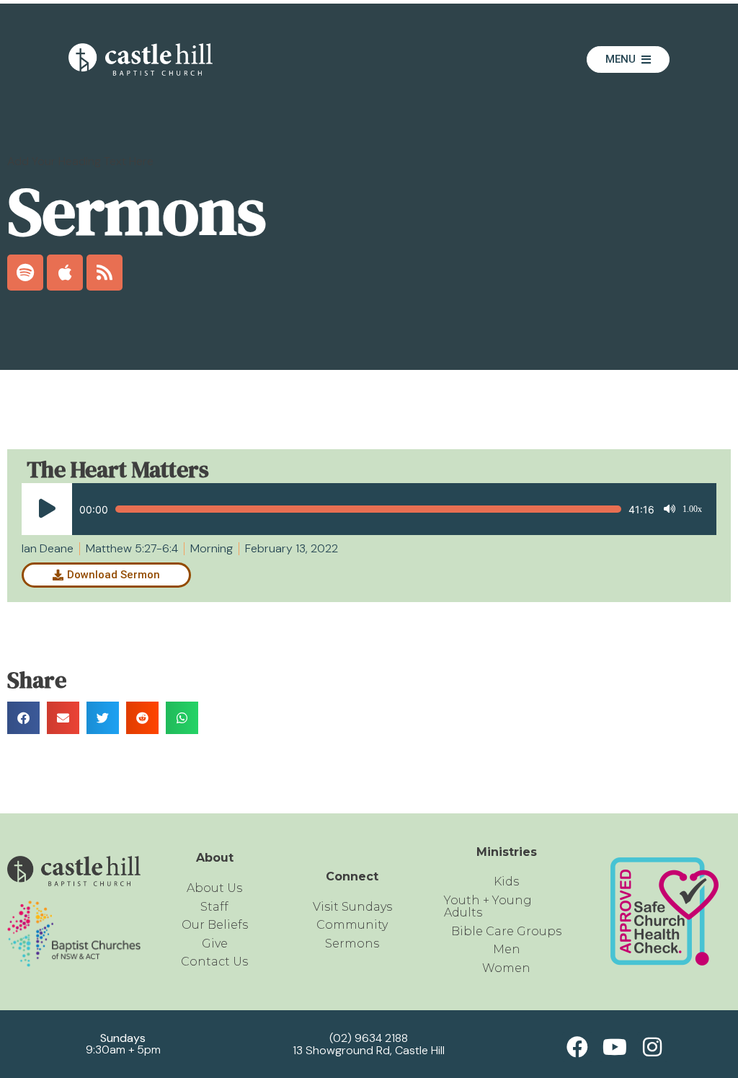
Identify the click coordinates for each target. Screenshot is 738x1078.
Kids (506, 881)
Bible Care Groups (506, 931)
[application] (362, 509)
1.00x (692, 509)
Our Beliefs (215, 925)
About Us (214, 888)
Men (506, 949)
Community (352, 925)
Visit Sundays (352, 907)
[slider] (368, 509)
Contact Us (214, 961)
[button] (23, 718)
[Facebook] (577, 1047)
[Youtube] (615, 1047)
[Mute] (669, 509)
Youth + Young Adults (488, 906)
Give (215, 943)
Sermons (352, 943)
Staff (214, 907)
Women (506, 968)
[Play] (47, 509)
